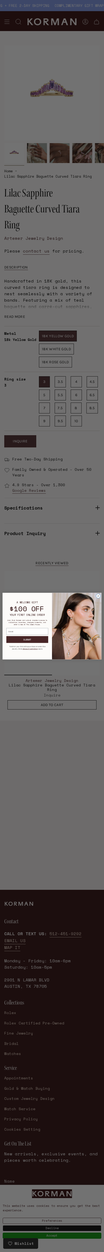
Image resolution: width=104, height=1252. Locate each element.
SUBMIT (27, 639)
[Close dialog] (98, 596)
